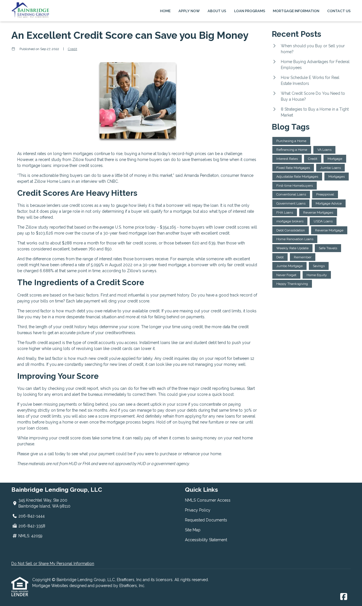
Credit (72, 49)
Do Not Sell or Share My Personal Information (52, 563)
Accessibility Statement (206, 540)
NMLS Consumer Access (207, 500)
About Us (217, 11)
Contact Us (339, 11)
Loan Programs (249, 11)
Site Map (193, 530)
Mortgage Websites (50, 585)
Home (165, 11)
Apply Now (189, 11)
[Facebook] (344, 597)
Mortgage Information (296, 11)
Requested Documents (206, 520)
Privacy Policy (197, 510)
